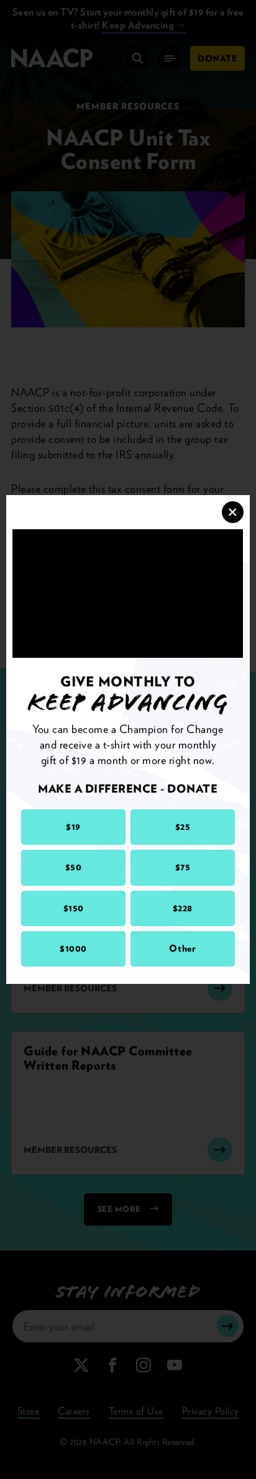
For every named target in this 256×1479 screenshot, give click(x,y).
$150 (73, 908)
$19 (73, 826)
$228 (183, 908)
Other (182, 948)
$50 (73, 867)
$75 (183, 867)
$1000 (73, 948)
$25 (183, 826)
